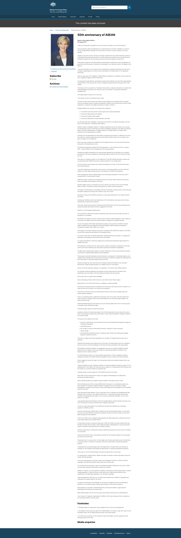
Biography (54, 71)
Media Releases (62, 16)
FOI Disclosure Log (119, 533)
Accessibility (93, 533)
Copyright (102, 533)
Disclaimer (109, 533)
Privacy (128, 533)
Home (53, 16)
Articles (90, 16)
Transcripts (73, 16)
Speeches (82, 16)
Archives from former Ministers (59, 86)
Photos (98, 16)
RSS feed (53, 79)
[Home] (70, 4)
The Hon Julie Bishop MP (62, 30)
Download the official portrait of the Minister (63, 69)
